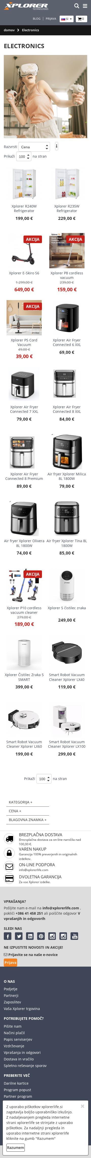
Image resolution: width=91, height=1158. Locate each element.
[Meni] (85, 6)
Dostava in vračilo (19, 1059)
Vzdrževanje (14, 1046)
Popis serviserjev (18, 1039)
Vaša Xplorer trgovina (22, 1008)
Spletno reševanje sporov (25, 1065)
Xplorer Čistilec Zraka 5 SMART (24, 677)
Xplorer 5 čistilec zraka (67, 607)
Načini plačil (14, 1032)
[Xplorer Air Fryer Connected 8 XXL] (67, 384)
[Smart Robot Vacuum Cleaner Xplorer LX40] (67, 652)
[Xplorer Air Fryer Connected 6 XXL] (67, 317)
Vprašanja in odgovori (22, 1052)
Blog (36, 18)
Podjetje (10, 989)
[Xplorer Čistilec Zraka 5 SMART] (24, 652)
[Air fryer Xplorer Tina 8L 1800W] (67, 518)
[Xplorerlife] (26, 8)
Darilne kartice (16, 1083)
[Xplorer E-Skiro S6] (24, 250)
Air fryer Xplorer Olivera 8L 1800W (24, 543)
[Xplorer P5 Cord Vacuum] (24, 317)
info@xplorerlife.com (33, 870)
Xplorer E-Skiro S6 (24, 273)
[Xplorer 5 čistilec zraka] (67, 585)
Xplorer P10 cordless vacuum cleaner (24, 610)
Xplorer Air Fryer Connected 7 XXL (24, 409)
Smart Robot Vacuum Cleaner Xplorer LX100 (66, 744)
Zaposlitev (12, 1002)
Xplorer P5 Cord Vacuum (24, 342)
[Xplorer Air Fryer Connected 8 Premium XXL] (24, 451)
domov (9, 30)
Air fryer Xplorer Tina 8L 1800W (67, 543)
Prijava (51, 18)
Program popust (17, 1089)
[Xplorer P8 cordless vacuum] (67, 250)
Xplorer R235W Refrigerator (66, 208)
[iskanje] (76, 6)
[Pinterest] (41, 936)
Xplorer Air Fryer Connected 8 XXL (67, 409)
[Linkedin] (30, 936)
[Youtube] (74, 936)
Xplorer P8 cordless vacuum (67, 275)
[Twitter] (18, 936)
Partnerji (11, 995)
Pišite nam (12, 1026)
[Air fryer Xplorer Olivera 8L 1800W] (24, 518)
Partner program (18, 1096)
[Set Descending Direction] (56, 146)
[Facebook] (7, 936)
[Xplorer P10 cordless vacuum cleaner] (24, 585)
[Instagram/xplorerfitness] (63, 936)
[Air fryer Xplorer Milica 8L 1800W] (67, 451)
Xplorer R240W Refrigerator (24, 208)
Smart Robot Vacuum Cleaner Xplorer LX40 (67, 677)
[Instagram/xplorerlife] (52, 936)
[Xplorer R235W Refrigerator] (67, 183)
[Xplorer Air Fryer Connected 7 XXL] (24, 384)
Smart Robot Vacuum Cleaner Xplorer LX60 (24, 744)
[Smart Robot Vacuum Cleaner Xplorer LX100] (67, 719)
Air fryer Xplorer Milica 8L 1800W (67, 476)
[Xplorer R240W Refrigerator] (24, 183)
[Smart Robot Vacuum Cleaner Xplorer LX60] (24, 719)
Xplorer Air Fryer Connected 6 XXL (67, 342)
